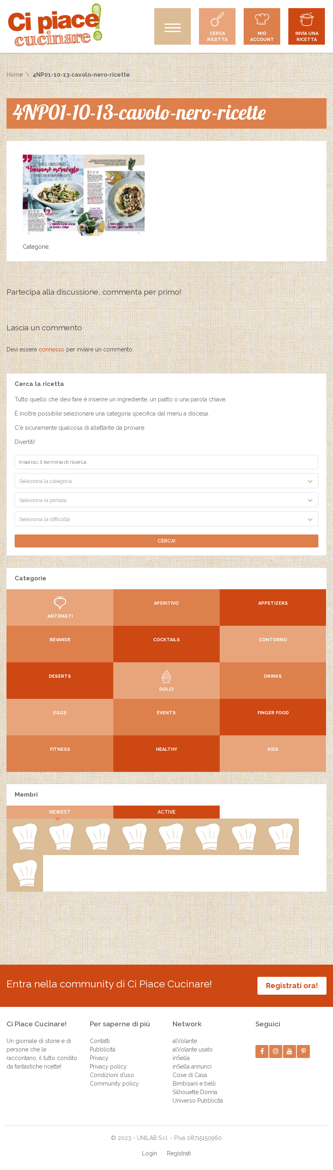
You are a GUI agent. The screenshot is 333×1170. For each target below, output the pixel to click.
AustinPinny (97, 848)
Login (149, 1153)
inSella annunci (192, 1066)
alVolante (185, 1041)
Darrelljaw (207, 848)
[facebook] (262, 1051)
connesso (52, 349)
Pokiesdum (281, 848)
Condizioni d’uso (112, 1075)
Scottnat (170, 848)
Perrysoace (61, 848)
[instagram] (276, 1051)
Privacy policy (108, 1066)
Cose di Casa (190, 1075)
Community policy (114, 1083)
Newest (60, 812)
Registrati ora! (292, 985)
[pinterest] (303, 1051)
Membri (26, 794)
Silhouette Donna (195, 1092)
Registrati (179, 1153)
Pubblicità (102, 1049)
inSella (181, 1058)
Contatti (100, 1041)
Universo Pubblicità (198, 1100)
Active (166, 812)
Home (14, 74)
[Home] (55, 24)
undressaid (244, 848)
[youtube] (289, 1051)
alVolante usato (193, 1049)
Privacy (99, 1058)
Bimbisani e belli (194, 1083)
